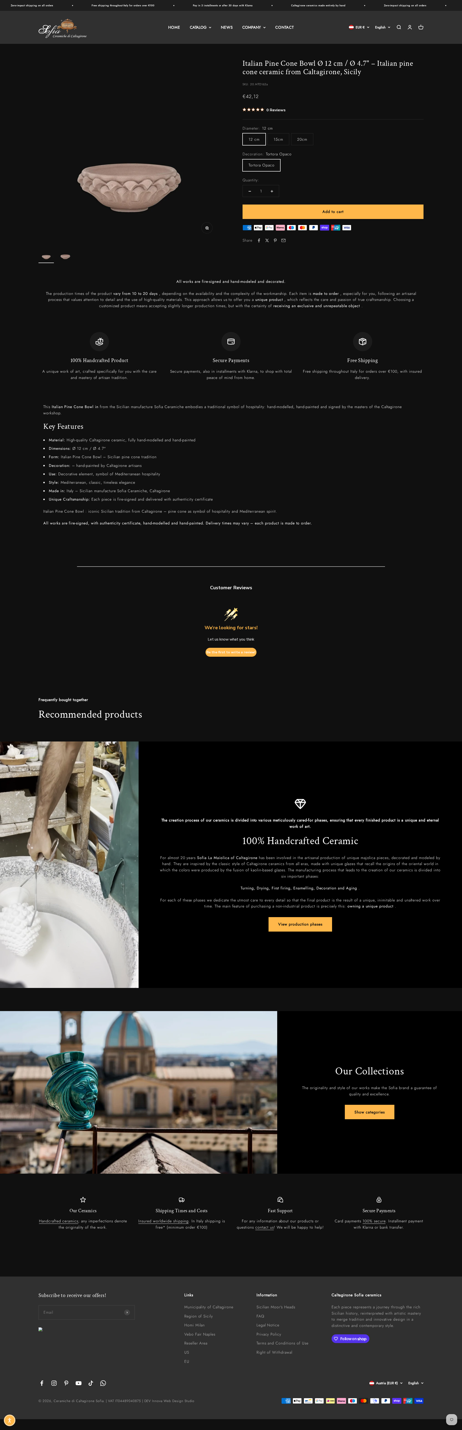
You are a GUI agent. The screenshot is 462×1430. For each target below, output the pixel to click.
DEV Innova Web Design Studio (169, 1400)
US (186, 1352)
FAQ (260, 1316)
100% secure (374, 1221)
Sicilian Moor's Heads (276, 1307)
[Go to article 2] (65, 254)
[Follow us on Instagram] (54, 1383)
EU (186, 1361)
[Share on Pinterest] (275, 240)
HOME (174, 27)
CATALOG (198, 27)
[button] (9, 1420)
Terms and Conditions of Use (282, 1343)
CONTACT (284, 27)
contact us (264, 1227)
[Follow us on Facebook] (41, 1383)
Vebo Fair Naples (199, 1334)
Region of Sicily (198, 1316)
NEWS (227, 27)
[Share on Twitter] (267, 240)
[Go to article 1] (46, 254)
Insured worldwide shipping (163, 1221)
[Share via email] (283, 240)
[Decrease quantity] (250, 191)
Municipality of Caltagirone (208, 1307)
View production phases (300, 924)
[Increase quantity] (272, 191)
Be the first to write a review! (231, 652)
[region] (231, 356)
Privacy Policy (269, 1334)
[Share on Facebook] (259, 240)
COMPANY (251, 27)
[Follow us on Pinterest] (66, 1383)
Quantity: (251, 180)
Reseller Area (195, 1343)
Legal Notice (268, 1325)
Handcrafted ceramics (58, 1221)
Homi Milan (194, 1325)
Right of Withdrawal (274, 1352)
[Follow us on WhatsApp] (103, 1383)
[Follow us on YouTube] (78, 1383)
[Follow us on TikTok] (91, 1383)
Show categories (369, 1112)
